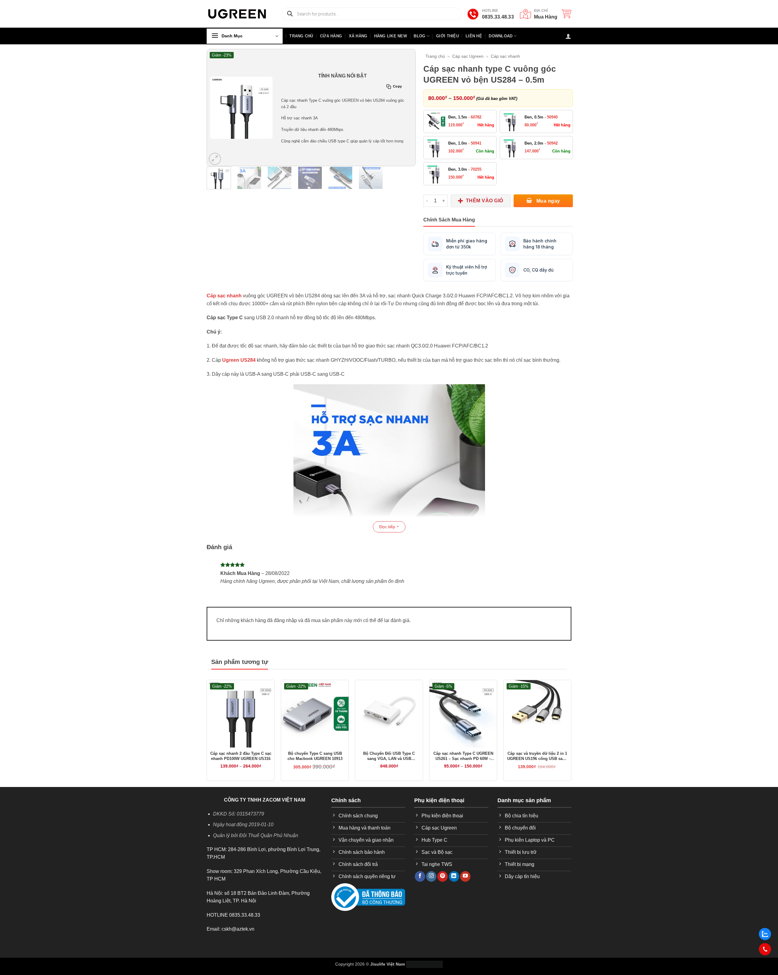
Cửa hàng (331, 36)
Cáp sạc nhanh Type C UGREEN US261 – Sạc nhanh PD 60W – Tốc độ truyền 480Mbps (463, 756)
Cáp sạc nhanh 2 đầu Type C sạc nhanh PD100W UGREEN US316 (240, 756)
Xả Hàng (358, 36)
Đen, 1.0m (464, 143)
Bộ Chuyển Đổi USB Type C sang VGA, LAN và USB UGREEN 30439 (389, 756)
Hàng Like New (390, 36)
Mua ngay (547, 201)
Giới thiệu (447, 36)
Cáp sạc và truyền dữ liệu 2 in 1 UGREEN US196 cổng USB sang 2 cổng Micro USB (537, 756)
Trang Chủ (301, 36)
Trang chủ (435, 56)
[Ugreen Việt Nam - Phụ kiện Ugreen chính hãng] (237, 14)
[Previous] (215, 107)
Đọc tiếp (387, 526)
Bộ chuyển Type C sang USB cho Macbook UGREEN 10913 (315, 756)
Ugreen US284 (239, 360)
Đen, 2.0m (541, 143)
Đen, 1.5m (464, 117)
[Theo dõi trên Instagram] (431, 876)
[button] (566, 13)
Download (500, 36)
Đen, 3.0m (464, 169)
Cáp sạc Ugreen (468, 56)
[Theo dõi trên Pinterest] (442, 876)
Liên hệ (474, 36)
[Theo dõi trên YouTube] (465, 876)
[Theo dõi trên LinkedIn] (454, 876)
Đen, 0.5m (541, 117)
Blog (419, 36)
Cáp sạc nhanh (505, 56)
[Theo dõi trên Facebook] (420, 876)
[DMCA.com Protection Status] (424, 964)
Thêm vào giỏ (484, 200)
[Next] (407, 107)
